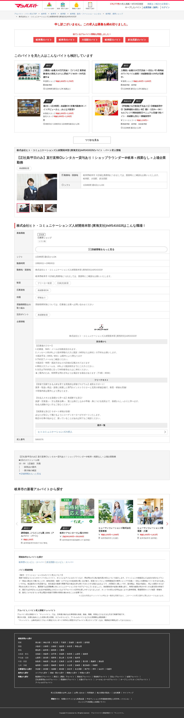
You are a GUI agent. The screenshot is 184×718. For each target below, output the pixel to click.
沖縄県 (95, 665)
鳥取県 (38, 661)
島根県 (45, 661)
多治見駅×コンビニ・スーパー (60, 562)
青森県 (45, 654)
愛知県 (38, 650)
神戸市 (87, 669)
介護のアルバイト (86, 680)
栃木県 (79, 642)
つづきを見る (92, 140)
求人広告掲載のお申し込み (61, 693)
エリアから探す (41, 673)
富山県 (61, 658)
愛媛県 (93, 661)
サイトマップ (128, 693)
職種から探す (72, 673)
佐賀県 (45, 665)
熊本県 (61, 665)
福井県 (77, 658)
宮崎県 (77, 665)
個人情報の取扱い (104, 693)
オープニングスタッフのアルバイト (134, 680)
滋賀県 (61, 646)
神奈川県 (46, 642)
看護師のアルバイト (68, 680)
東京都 (38, 642)
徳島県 (77, 661)
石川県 (69, 658)
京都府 (53, 646)
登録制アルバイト (100, 677)
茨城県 (71, 642)
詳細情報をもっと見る (102, 249)
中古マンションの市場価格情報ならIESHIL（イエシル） (108, 699)
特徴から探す (85, 673)
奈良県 (69, 646)
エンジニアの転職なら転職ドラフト (92, 702)
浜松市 (69, 669)
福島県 (85, 654)
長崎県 (53, 665)
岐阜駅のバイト (113, 39)
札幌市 (109, 669)
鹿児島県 (86, 665)
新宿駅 (45, 669)
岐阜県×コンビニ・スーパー (31, 562)
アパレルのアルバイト (44, 683)
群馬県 (87, 642)
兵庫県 (45, 646)
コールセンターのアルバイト (106, 680)
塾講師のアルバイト (43, 677)
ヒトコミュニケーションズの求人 (55, 432)
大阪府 (38, 646)
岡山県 (53, 661)
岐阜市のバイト (67, 39)
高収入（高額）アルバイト (64, 677)
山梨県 (38, 658)
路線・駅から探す (57, 673)
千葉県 (63, 642)
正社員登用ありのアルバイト (46, 680)
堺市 (94, 669)
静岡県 (53, 650)
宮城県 (61, 654)
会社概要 (116, 693)
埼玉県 (55, 642)
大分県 (69, 665)
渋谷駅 (38, 669)
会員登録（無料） (151, 7)
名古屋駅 (78, 669)
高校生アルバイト (84, 677)
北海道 (38, 654)
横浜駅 (61, 669)
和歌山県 (78, 646)
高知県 (101, 661)
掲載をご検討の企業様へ (158, 4)
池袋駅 (53, 669)
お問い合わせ (79, 693)
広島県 (61, 661)
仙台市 (101, 669)
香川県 (85, 661)
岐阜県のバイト (44, 39)
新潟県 (45, 658)
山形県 (77, 654)
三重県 (61, 650)
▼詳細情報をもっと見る (30, 474)
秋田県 (69, 654)
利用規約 (90, 693)
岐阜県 (45, 650)
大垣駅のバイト (90, 39)
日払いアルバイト (117, 677)
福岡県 (38, 665)
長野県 (53, 658)
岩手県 (53, 654)
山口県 (69, 661)
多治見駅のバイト (137, 39)
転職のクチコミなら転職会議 (73, 699)
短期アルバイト (133, 677)
